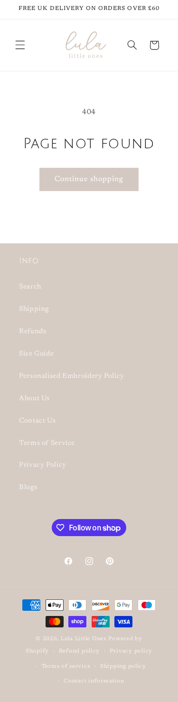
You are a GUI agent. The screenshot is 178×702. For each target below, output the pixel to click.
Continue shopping (89, 179)
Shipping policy (123, 666)
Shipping (34, 309)
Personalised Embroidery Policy (71, 376)
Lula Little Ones (83, 639)
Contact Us (37, 420)
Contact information (94, 681)
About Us (34, 398)
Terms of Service (47, 443)
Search (30, 286)
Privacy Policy (42, 465)
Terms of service (66, 666)
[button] (20, 45)
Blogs (28, 487)
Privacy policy (131, 651)
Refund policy (79, 651)
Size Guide (36, 353)
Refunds (32, 331)
